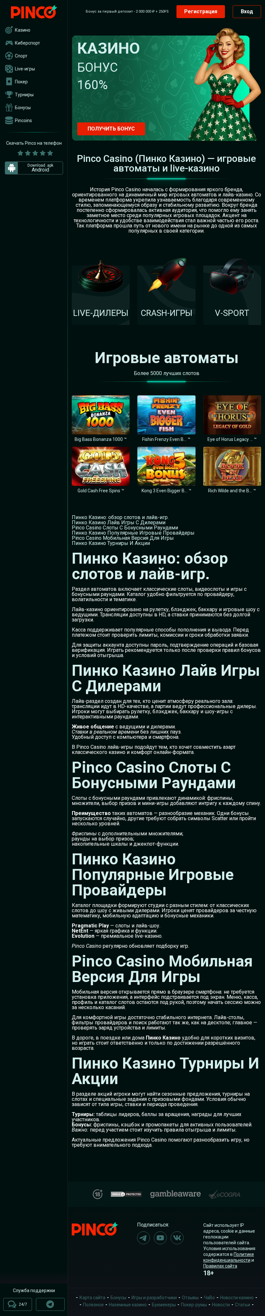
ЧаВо (209, 1297)
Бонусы (23, 107)
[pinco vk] (177, 1237)
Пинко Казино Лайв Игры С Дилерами (118, 522)
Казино (22, 30)
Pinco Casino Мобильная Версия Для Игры (123, 538)
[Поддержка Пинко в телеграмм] (50, 1304)
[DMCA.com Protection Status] (126, 1193)
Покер (21, 81)
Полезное (93, 1304)
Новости (221, 1304)
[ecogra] (224, 1192)
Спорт (21, 55)
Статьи (242, 1304)
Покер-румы (194, 1304)
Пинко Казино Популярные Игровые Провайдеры (133, 533)
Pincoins (23, 120)
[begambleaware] (175, 1193)
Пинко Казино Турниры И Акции (111, 543)
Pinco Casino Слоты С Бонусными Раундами (125, 528)
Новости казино (237, 1297)
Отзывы (190, 1297)
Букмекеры (164, 1304)
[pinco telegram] (143, 1237)
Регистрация (200, 11)
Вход (247, 11)
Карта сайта (92, 1297)
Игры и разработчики (154, 1297)
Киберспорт (27, 43)
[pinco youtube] (160, 1237)
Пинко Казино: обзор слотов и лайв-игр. (120, 517)
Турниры (24, 94)
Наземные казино (128, 1304)
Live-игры (25, 68)
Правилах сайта (220, 1266)
